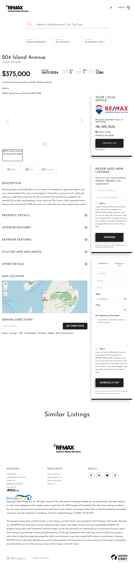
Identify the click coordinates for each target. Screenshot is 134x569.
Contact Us (109, 143)
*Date (97, 294)
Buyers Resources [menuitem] (54, 477)
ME (20, 333)
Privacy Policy (99, 393)
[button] (29, 23)
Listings (13, 333)
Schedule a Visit (120, 265)
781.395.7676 (11, 474)
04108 (51, 333)
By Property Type (94, 42)
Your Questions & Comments (107, 316)
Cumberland (30, 333)
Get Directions (75, 326)
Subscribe (109, 237)
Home (4, 333)
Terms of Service (112, 393)
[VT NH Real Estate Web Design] (119, 558)
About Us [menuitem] (51, 484)
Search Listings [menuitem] (53, 474)
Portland (42, 333)
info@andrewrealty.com (16, 477)
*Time (97, 305)
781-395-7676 (105, 127)
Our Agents (100, 150)
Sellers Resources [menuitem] (54, 481)
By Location (62, 42)
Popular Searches (35, 42)
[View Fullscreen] (5, 294)
